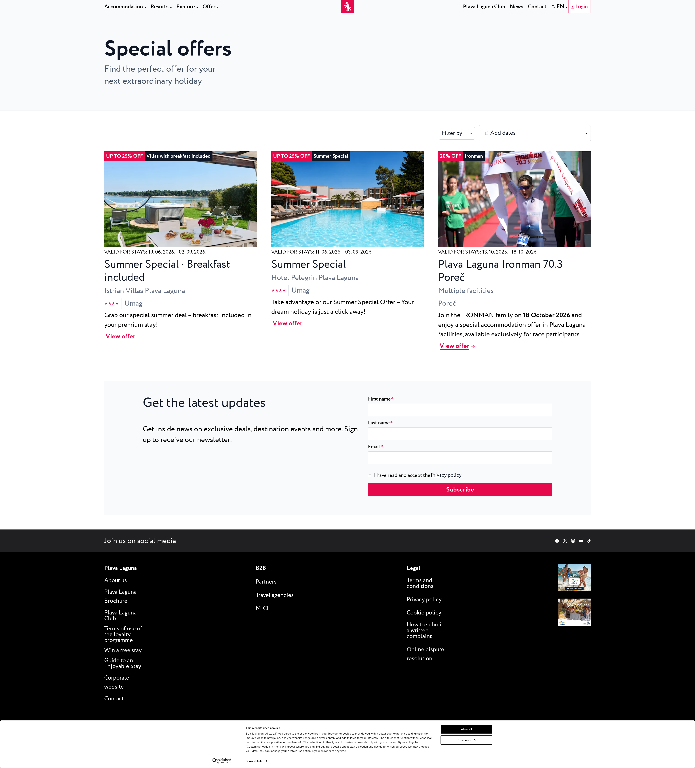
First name (381, 399)
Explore (185, 7)
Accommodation (123, 7)
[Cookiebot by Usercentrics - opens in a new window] (222, 761)
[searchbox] (502, 13)
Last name (380, 423)
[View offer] (180, 245)
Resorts (160, 7)
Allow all (466, 729)
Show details (254, 760)
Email (375, 447)
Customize (464, 739)
